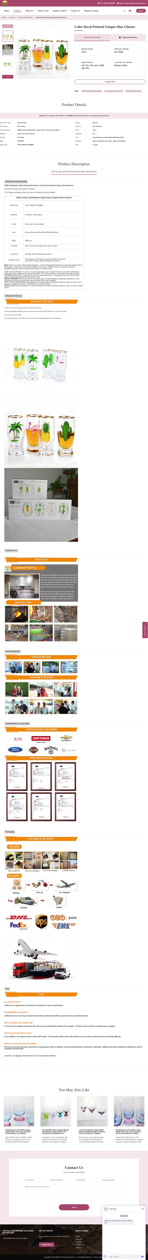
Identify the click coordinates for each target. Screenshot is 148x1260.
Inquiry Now (110, 82)
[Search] (124, 10)
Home (6, 11)
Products (17, 11)
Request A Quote (91, 11)
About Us (29, 11)
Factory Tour (43, 11)
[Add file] (105, 1256)
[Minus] (142, 1209)
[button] (7, 77)
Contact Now (19, 1142)
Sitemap (78, 1247)
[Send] (142, 1256)
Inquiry (141, 11)
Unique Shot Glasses (25, 17)
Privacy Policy (98, 1257)
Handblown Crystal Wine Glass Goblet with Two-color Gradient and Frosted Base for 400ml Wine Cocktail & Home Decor (128, 1131)
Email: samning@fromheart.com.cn (133, 3)
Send (74, 1207)
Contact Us (75, 11)
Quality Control (59, 11)
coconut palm (28, 311)
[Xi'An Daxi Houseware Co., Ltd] (5, 3)
